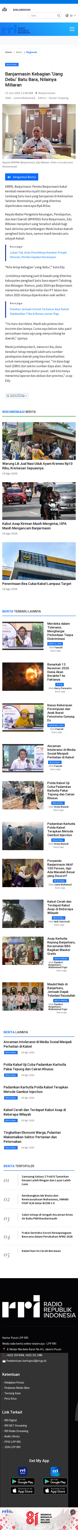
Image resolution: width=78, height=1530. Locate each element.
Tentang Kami (12, 1393)
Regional (11, 64)
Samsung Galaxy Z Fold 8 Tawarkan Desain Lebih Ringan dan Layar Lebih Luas (46, 1180)
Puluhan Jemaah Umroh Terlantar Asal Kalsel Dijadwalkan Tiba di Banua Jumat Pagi (39, 311)
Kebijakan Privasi (14, 1382)
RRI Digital (10, 1420)
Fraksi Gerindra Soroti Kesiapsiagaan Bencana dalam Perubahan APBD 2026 (47, 1234)
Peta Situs (10, 1398)
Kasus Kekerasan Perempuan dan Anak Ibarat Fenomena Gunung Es (60, 712)
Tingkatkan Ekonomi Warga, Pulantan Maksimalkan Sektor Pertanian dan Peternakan (32, 1137)
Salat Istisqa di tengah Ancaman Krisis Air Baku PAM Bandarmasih (47, 1216)
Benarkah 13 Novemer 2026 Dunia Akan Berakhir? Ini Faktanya (58, 671)
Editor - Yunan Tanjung (53, 98)
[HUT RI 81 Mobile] (39, 1518)
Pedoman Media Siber (17, 1388)
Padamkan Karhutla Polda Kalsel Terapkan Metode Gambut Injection (61, 829)
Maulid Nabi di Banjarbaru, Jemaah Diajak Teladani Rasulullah (61, 989)
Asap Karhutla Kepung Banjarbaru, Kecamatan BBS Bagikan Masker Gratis (61, 946)
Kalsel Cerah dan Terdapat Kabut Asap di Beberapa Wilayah (60, 907)
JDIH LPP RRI (12, 1447)
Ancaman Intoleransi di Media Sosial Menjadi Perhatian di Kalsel (61, 751)
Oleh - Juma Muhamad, (20, 98)
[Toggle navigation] (72, 29)
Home (8, 52)
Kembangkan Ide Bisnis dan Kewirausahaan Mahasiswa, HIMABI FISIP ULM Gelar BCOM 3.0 (45, 1199)
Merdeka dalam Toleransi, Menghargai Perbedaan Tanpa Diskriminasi (60, 631)
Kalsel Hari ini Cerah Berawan (41, 1251)
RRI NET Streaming (15, 1425)
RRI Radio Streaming (16, 1431)
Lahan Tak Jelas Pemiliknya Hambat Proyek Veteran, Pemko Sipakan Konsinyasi (38, 255)
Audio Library (12, 1436)
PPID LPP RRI (12, 1442)
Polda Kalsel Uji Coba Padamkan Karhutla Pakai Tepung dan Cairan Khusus (60, 790)
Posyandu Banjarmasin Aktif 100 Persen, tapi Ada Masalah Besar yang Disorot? (61, 868)
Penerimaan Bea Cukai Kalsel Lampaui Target (36, 584)
